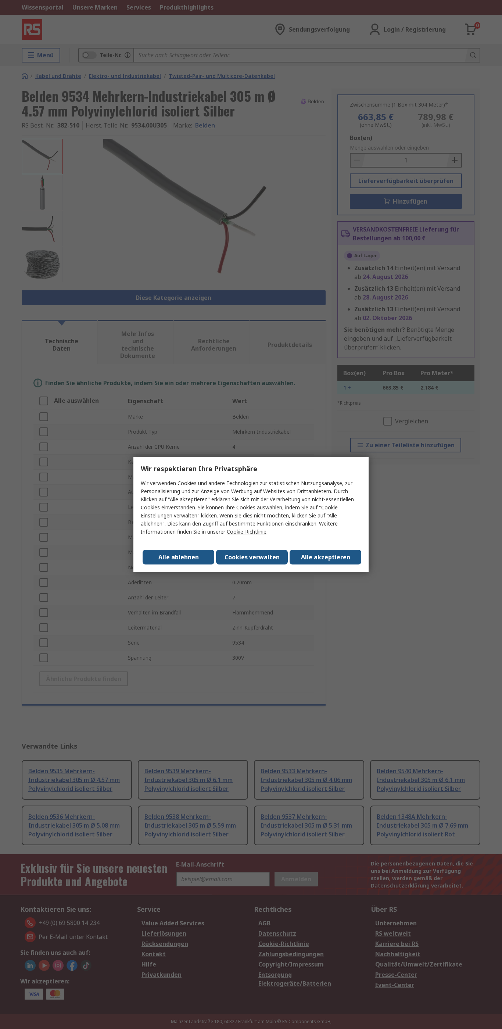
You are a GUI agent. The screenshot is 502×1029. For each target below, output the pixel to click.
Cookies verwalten (252, 557)
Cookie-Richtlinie (246, 531)
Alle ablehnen (178, 557)
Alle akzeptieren (325, 557)
